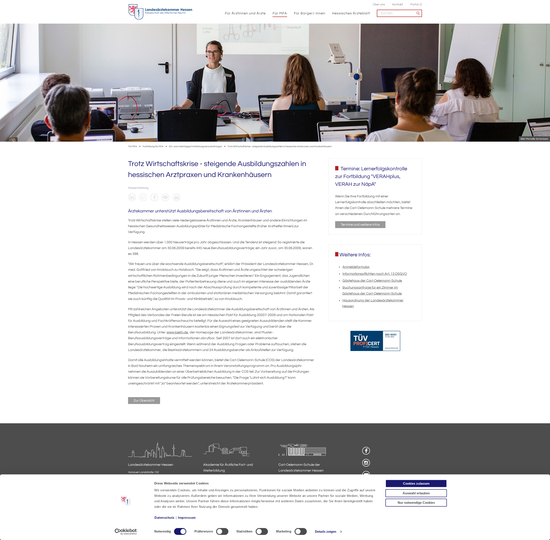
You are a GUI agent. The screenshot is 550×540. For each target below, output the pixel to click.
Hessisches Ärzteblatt (351, 13)
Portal (414, 4)
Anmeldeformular (356, 267)
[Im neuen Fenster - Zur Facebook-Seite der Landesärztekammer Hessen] (366, 450)
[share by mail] (165, 197)
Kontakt (397, 4)
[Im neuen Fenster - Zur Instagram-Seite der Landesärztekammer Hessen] (366, 462)
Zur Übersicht (144, 400)
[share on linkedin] (131, 197)
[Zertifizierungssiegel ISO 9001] (375, 342)
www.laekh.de (177, 332)
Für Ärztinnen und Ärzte (245, 13)
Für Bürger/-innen (309, 13)
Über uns (379, 4)
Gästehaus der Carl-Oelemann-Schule (372, 280)
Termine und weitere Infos (360, 224)
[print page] (176, 197)
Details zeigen (325, 531)
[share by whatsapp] (143, 197)
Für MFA (280, 13)
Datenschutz (164, 517)
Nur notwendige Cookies (416, 502)
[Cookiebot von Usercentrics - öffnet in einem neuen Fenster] (126, 531)
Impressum (187, 517)
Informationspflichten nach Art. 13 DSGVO (374, 273)
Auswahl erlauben (416, 493)
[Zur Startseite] (160, 12)
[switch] (222, 531)
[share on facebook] (154, 197)
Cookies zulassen (416, 483)
